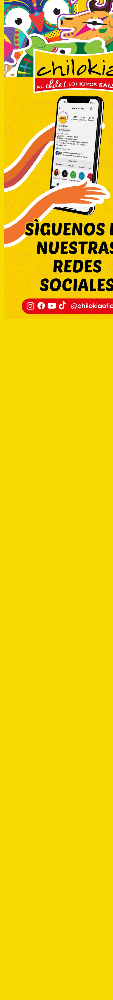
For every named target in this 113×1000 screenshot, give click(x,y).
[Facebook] (41, 306)
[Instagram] (30, 306)
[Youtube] (52, 306)
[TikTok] (62, 306)
